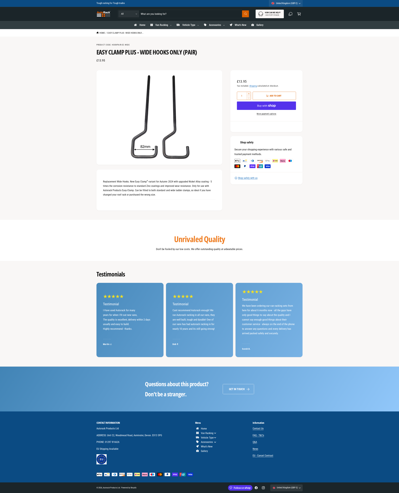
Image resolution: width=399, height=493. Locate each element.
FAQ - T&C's (258, 435)
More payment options (266, 114)
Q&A (255, 442)
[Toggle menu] (215, 433)
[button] (299, 14)
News (255, 448)
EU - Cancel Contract (263, 455)
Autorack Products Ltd (111, 488)
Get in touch (237, 389)
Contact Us (258, 428)
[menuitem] (139, 25)
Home (102, 33)
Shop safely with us (247, 178)
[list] (199, 320)
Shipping (253, 86)
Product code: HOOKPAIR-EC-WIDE (113, 45)
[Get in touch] (290, 14)
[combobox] (195, 14)
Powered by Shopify (128, 488)
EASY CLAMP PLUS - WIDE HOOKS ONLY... (125, 33)
